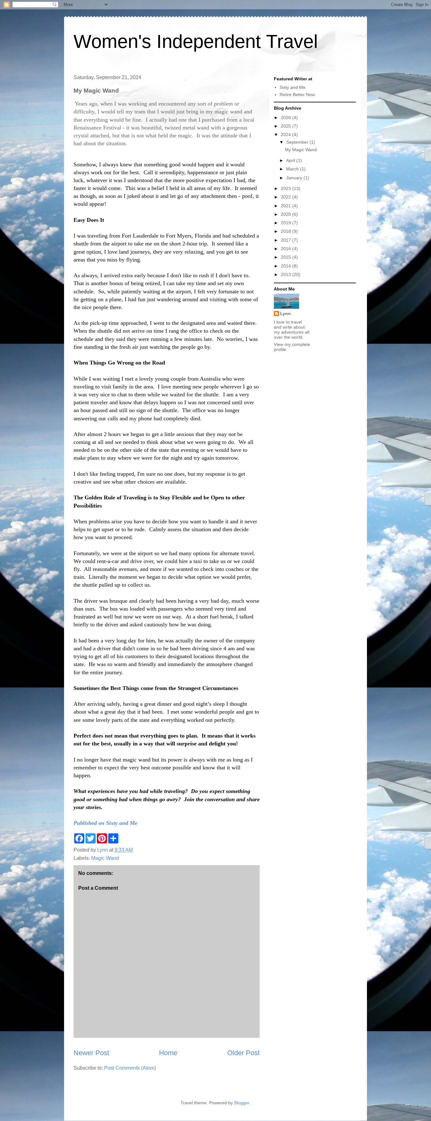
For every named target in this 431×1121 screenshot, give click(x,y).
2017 (286, 240)
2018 (286, 231)
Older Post (243, 1053)
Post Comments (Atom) (130, 1068)
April (291, 160)
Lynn (285, 313)
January (295, 177)
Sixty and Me (292, 87)
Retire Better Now (297, 94)
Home (168, 1053)
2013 (286, 274)
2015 (286, 257)
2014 (286, 265)
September (298, 142)
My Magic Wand (301, 149)
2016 (286, 248)
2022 (286, 196)
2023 (286, 188)
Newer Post (91, 1053)
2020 (286, 214)
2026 (286, 117)
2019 (286, 222)
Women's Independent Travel (196, 41)
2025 (286, 126)
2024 (286, 134)
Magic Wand (105, 858)
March (293, 168)
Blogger (241, 1102)
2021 (286, 205)
